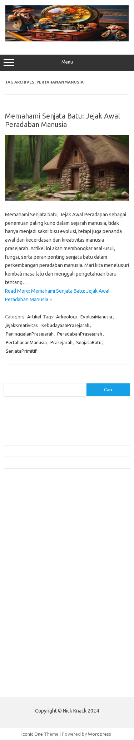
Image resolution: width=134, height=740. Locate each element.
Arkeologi (66, 316)
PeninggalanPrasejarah (30, 333)
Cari (8, 378)
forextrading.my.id (27, 593)
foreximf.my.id (22, 573)
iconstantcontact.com (30, 552)
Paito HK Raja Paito (24, 686)
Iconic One (32, 733)
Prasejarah (61, 342)
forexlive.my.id (23, 580)
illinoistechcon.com (27, 648)
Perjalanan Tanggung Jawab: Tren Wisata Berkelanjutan (61, 462)
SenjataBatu (88, 342)
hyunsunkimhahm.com (30, 635)
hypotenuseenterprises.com (37, 546)
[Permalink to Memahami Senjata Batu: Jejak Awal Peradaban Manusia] (67, 199)
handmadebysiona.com (31, 532)
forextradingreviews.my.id (35, 587)
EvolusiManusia (96, 316)
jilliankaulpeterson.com (31, 655)
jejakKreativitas (22, 325)
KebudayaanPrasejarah (65, 325)
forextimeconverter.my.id (34, 601)
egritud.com (20, 607)
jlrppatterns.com (25, 662)
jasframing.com (23, 566)
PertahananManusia (26, 342)
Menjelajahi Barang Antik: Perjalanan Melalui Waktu (56, 450)
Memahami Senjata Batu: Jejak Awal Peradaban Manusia (62, 120)
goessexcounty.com (28, 525)
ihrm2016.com (22, 642)
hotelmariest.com (26, 539)
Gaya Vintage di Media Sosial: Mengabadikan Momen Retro (64, 439)
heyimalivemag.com (28, 628)
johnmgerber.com (26, 669)
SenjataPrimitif (21, 350)
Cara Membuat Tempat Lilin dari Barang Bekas (51, 427)
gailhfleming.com (25, 621)
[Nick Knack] (67, 39)
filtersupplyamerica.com (33, 518)
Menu (67, 62)
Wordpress (99, 733)
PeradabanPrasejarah (79, 333)
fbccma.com (20, 511)
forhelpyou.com (24, 614)
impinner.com (21, 559)
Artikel (34, 316)
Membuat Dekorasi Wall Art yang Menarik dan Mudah (58, 416)
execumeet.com (24, 505)
